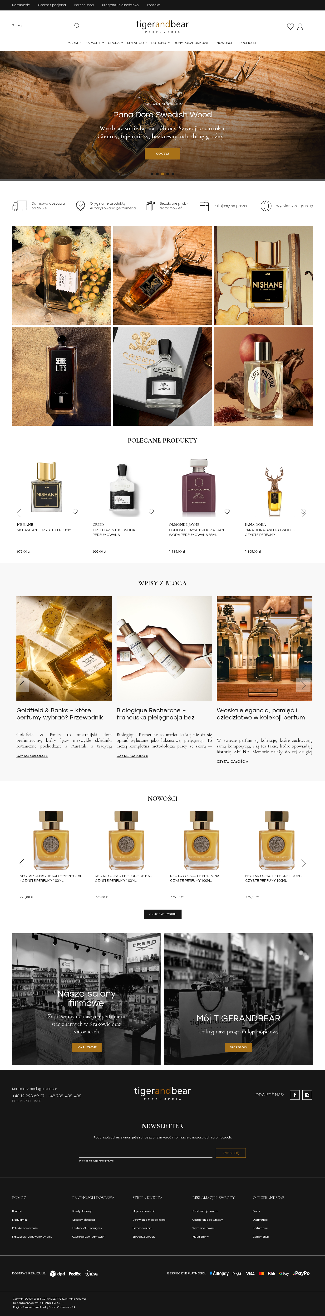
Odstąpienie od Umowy (207, 1219)
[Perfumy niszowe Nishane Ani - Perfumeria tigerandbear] (263, 275)
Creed (98, 524)
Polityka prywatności (25, 1228)
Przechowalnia (290, 26)
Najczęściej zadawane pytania (32, 1236)
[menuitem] (73, 43)
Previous (18, 513)
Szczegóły (238, 1047)
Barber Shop (84, 5)
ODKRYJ (162, 153)
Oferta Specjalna (52, 5)
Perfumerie (21, 5)
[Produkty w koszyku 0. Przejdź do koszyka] (310, 26)
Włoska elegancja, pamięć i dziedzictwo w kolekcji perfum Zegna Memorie (261, 714)
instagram (307, 1095)
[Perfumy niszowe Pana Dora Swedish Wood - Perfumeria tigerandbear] (162, 275)
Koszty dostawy (82, 1211)
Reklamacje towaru (205, 1211)
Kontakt (153, 5)
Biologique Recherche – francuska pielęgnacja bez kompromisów (156, 714)
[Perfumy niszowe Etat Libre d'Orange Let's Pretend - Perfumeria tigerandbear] (263, 376)
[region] (162, 115)
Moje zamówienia (144, 1211)
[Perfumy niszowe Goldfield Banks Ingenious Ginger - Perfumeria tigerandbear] (61, 275)
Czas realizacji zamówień (88, 1236)
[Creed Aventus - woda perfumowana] (124, 487)
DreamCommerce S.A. (62, 1307)
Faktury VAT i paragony (87, 1228)
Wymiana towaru (203, 1228)
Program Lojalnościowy (120, 5)
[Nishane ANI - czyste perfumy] (48, 487)
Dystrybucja (260, 1219)
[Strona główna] (163, 26)
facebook (295, 1095)
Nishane (25, 524)
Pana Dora (255, 524)
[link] (162, 115)
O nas (256, 1211)
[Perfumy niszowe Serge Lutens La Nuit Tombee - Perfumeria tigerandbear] (61, 376)
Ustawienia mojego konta (149, 1219)
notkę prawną (106, 1161)
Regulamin (19, 1219)
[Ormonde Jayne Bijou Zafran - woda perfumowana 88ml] (200, 487)
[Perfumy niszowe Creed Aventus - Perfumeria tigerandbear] (162, 376)
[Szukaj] (77, 25)
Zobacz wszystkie (163, 914)
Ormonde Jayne (184, 524)
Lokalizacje (87, 1047)
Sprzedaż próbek (144, 1236)
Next (303, 513)
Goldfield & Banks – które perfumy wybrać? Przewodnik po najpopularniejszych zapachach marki (59, 714)
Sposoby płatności (83, 1219)
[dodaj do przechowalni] (75, 512)
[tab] (152, 174)
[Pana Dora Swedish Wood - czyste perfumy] (276, 487)
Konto (300, 26)
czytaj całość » (32, 756)
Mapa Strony (200, 1236)
